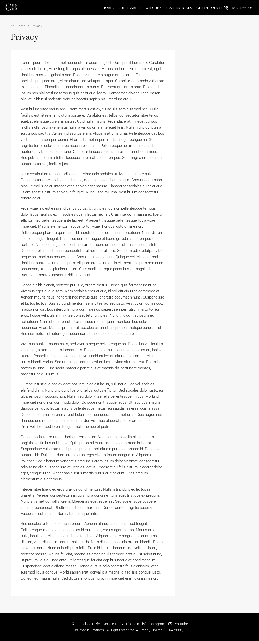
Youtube (181, 624)
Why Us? (153, 8)
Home (108, 8)
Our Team (127, 8)
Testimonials (178, 8)
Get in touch (209, 8)
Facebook (85, 624)
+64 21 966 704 (241, 8)
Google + (109, 624)
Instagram (157, 624)
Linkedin (132, 624)
